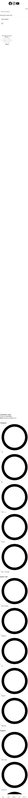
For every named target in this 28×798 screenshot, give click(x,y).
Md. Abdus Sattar (6, 38)
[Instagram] (14, 3)
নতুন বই (9, 41)
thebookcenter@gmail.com (9, 418)
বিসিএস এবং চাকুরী (7, 42)
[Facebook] (10, 3)
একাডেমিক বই (5, 41)
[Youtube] (17, 3)
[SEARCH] (26, 11)
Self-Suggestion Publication (7, 40)
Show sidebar (4, 19)
